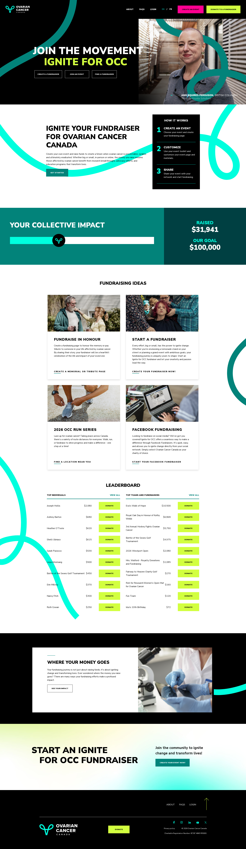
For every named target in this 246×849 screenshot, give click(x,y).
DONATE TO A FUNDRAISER (223, 9)
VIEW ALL (115, 495)
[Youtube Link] (197, 822)
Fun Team (131, 596)
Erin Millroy (52, 584)
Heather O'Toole (55, 528)
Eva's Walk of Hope (136, 505)
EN (163, 9)
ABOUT (130, 9)
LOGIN (153, 9)
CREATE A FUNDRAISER (48, 74)
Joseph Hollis (53, 505)
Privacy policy (169, 828)
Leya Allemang (54, 562)
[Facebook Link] (174, 822)
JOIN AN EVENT (77, 74)
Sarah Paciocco (54, 550)
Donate (119, 829)
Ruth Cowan (53, 607)
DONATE (109, 506)
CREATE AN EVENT (190, 9)
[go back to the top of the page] (206, 804)
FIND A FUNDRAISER (104, 74)
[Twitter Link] (206, 822)
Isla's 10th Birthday (136, 607)
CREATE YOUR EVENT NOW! (172, 763)
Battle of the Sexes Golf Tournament (66, 573)
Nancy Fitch (52, 596)
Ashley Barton (54, 517)
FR (170, 9)
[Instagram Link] (181, 822)
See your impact (60, 688)
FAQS (141, 9)
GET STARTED (57, 173)
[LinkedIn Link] (189, 822)
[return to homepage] (58, 834)
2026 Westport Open (137, 550)
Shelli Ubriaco (54, 539)
